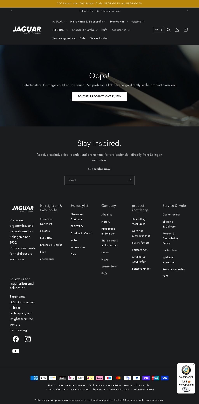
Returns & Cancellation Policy (170, 238)
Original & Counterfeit (139, 259)
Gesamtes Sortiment (46, 221)
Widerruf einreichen (169, 259)
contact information (119, 389)
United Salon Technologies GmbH (75, 385)
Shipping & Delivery (169, 224)
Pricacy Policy (143, 385)
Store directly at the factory (109, 243)
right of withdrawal (79, 389)
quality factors (140, 243)
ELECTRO (46, 238)
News (104, 259)
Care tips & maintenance (141, 233)
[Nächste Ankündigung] (188, 11)
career (105, 252)
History (105, 222)
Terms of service (57, 389)
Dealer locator (172, 214)
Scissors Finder (141, 269)
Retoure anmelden (174, 269)
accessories (47, 259)
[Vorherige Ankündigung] (11, 11)
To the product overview (99, 96)
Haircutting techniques (139, 221)
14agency (128, 385)
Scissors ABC (140, 250)
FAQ (104, 273)
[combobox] (158, 30)
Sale (73, 254)
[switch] (186, 389)
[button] (59, 21)
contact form (109, 266)
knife (43, 252)
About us (106, 214)
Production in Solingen (108, 231)
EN (156, 29)
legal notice (99, 389)
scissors (45, 231)
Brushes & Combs (51, 245)
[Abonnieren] (130, 180)
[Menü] (192, 365)
